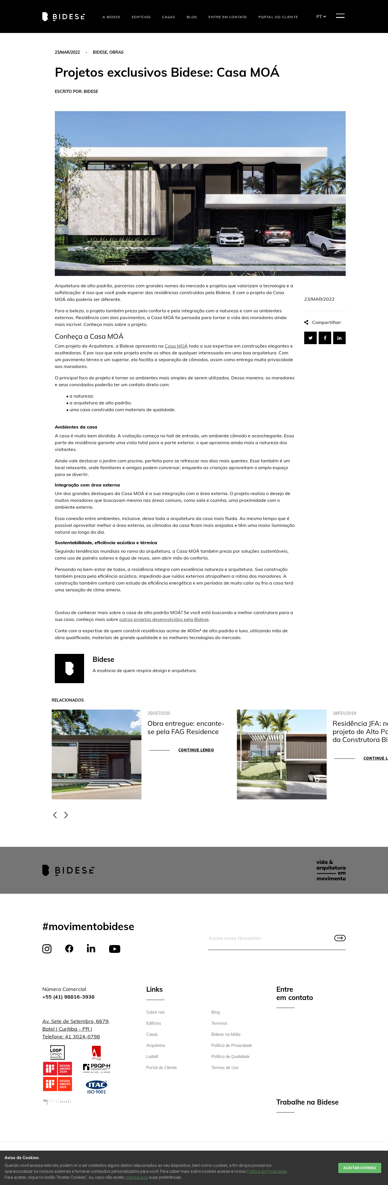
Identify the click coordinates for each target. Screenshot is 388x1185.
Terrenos (219, 1023)
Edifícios (141, 17)
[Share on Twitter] (310, 338)
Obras (116, 52)
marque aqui (137, 1177)
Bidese (100, 52)
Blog (192, 17)
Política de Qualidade (230, 1056)
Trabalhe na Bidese (307, 1102)
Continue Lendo (196, 750)
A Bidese (111, 17)
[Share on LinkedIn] (339, 338)
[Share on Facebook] (325, 338)
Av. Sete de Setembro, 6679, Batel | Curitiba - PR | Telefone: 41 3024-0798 (76, 1029)
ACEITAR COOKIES (359, 1168)
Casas (168, 17)
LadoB (152, 1056)
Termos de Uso (225, 1067)
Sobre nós (155, 1012)
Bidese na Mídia (225, 1034)
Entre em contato (227, 17)
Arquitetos (155, 1045)
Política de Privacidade (231, 1045)
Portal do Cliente (278, 17)
